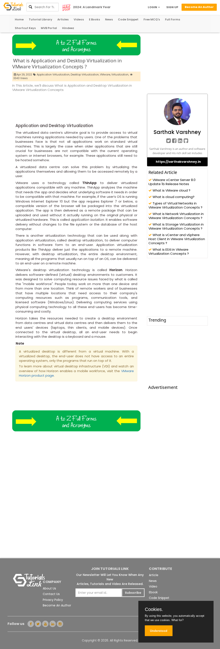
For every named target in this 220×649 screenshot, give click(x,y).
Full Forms (172, 19)
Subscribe (133, 593)
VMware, (105, 74)
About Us (49, 588)
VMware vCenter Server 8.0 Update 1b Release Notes (172, 182)
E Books (94, 19)
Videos (79, 19)
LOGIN (153, 7)
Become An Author (57, 605)
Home (19, 19)
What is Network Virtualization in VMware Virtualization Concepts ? (176, 216)
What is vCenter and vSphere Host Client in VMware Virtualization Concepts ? (176, 239)
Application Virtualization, (53, 74)
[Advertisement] (90, 104)
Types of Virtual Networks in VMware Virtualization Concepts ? (175, 205)
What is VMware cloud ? (171, 190)
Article (153, 575)
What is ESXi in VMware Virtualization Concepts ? (168, 251)
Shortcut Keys (25, 28)
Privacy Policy (53, 600)
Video (153, 586)
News (109, 19)
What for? (177, 620)
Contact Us (51, 594)
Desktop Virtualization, (85, 74)
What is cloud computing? (173, 197)
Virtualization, (120, 74)
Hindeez (68, 28)
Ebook (153, 592)
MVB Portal (49, 28)
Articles (63, 19)
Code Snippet (128, 19)
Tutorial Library (40, 19)
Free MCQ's (152, 19)
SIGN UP (172, 7)
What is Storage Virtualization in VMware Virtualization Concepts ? (176, 226)
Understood (158, 630)
